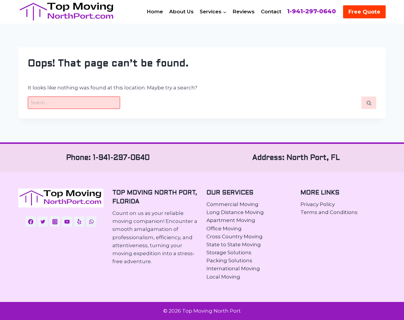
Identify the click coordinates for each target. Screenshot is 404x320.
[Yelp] (79, 221)
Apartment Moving (230, 220)
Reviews (243, 12)
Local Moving (223, 277)
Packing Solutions (229, 260)
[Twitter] (43, 221)
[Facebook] (30, 221)
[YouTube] (67, 221)
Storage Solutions (228, 252)
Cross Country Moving (234, 236)
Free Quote (364, 12)
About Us (181, 12)
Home (155, 12)
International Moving (233, 268)
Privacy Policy (317, 204)
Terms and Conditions (329, 212)
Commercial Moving (232, 204)
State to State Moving (233, 244)
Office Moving (224, 228)
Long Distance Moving (235, 212)
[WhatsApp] (91, 221)
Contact (271, 12)
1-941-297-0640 (311, 11)
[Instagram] (55, 221)
